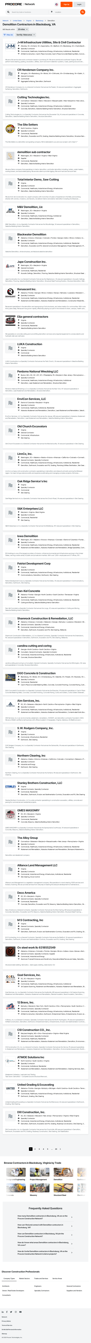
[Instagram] (16, 1312)
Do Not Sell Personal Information (11, 1329)
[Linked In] (3, 1312)
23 (56, 1149)
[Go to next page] (60, 1149)
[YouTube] (20, 1312)
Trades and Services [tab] (41, 1278)
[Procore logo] (13, 4)
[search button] (82, 12)
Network (30, 4)
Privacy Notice (6, 1321)
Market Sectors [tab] (24, 1278)
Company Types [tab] (9, 1278)
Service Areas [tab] (57, 1278)
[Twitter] (11, 1312)
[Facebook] (6, 1312)
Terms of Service (7, 1325)
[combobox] (66, 12)
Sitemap (4, 1334)
